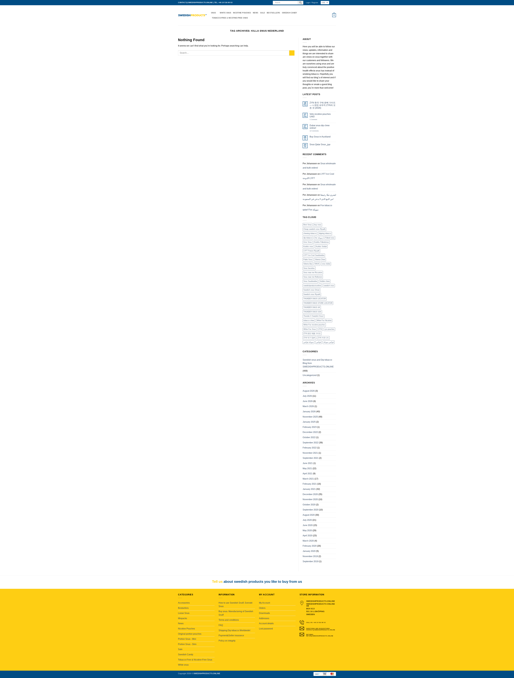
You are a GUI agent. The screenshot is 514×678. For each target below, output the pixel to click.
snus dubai (326, 264)
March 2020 (308, 541)
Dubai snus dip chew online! (320, 126)
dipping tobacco (325, 233)
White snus (225, 13)
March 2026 (308, 406)
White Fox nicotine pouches (314, 325)
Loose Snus (183, 613)
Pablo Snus (307, 260)
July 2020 (307, 520)
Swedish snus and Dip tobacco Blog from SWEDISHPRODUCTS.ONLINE (318, 363)
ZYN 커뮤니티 (323, 338)
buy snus (317, 225)
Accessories (184, 603)
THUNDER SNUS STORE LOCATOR (317, 303)
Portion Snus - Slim (187, 644)
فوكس (318, 342)
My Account (264, 603)
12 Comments (316, 131)
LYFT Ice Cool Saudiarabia (313, 255)
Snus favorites (309, 268)
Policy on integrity (227, 641)
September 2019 (310, 561)
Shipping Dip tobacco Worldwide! (234, 630)
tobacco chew (308, 320)
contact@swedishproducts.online (195, 2)
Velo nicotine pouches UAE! (320, 115)
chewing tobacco (309, 233)
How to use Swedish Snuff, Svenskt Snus (235, 604)
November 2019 (310, 556)
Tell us (217, 581)
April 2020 (307, 535)
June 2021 (308, 463)
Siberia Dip (307, 264)
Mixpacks (182, 618)
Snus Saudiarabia (310, 281)
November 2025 (310, 417)
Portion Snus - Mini (187, 639)
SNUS (316, 264)
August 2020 (309, 515)
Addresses (264, 618)
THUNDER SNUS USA (312, 312)
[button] (312, 2)
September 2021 (310, 458)
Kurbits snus (308, 247)
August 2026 (309, 391)
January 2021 (309, 489)
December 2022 (310, 432)
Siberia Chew (320, 260)
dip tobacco (307, 238)
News (255, 13)
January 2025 (309, 422)
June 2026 (308, 401)
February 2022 (310, 448)
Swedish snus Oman (311, 290)
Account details (266, 623)
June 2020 (308, 525)
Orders (262, 608)
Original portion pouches (189, 634)
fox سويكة (319, 238)
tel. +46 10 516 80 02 (223, 2)
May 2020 (307, 530)
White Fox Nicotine (324, 320)
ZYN (320, 329)
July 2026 (307, 396)
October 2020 (309, 504)
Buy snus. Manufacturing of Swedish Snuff (236, 613)
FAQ (221, 625)
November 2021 (310, 453)
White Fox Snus (309, 329)
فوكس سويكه (329, 342)
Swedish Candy (289, 13)
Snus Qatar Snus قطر (320, 144)
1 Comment (316, 119)
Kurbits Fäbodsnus (321, 242)
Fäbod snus (329, 238)
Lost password (266, 629)
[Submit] (291, 53)
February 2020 (310, 546)
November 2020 (310, 499)
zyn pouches (329, 329)
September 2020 (310, 510)
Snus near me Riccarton (312, 272)
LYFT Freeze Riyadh (311, 251)
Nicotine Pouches (242, 13)
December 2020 (310, 494)
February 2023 (310, 427)
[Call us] (269, 2)
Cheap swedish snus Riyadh (314, 229)
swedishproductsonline (312, 286)
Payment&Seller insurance (231, 635)
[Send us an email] (266, 2)
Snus (213, 13)
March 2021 (308, 479)
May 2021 (307, 468)
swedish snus (329, 286)
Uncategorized (310, 375)
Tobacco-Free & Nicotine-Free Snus (230, 18)
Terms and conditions (229, 620)
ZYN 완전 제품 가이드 (312, 333)
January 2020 (309, 551)
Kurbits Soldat (321, 247)
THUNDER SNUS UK (311, 307)
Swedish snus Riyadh (311, 294)
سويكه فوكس (308, 342)
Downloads (264, 613)
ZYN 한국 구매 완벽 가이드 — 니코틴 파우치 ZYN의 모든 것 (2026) (322, 105)
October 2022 (309, 437)
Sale (262, 13)
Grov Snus (307, 242)
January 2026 (309, 411)
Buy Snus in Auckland (320, 137)
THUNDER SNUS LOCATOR (314, 299)
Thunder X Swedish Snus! (313, 316)
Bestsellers (273, 13)
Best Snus (307, 225)
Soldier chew (325, 281)
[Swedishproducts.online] (192, 15)
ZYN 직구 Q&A (309, 338)
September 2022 (310, 442)
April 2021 (307, 473)
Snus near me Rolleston (312, 277)
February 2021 (310, 484)
